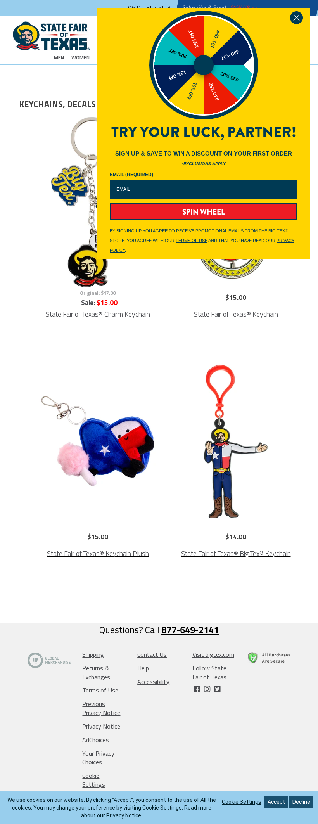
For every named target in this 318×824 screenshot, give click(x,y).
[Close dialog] (296, 17)
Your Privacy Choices (98, 758)
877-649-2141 (190, 630)
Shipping (93, 654)
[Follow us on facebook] (197, 689)
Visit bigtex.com (213, 654)
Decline (301, 802)
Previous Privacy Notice (101, 708)
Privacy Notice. (124, 815)
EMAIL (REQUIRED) (131, 174)
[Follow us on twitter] (217, 689)
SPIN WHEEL (203, 212)
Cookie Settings (93, 780)
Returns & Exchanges (96, 672)
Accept (276, 802)
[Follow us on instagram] (207, 689)
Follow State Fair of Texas (209, 672)
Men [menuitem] (59, 57)
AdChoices (95, 739)
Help (143, 668)
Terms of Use (100, 690)
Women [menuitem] (80, 57)
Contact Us (152, 654)
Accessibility (153, 681)
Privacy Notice (101, 726)
